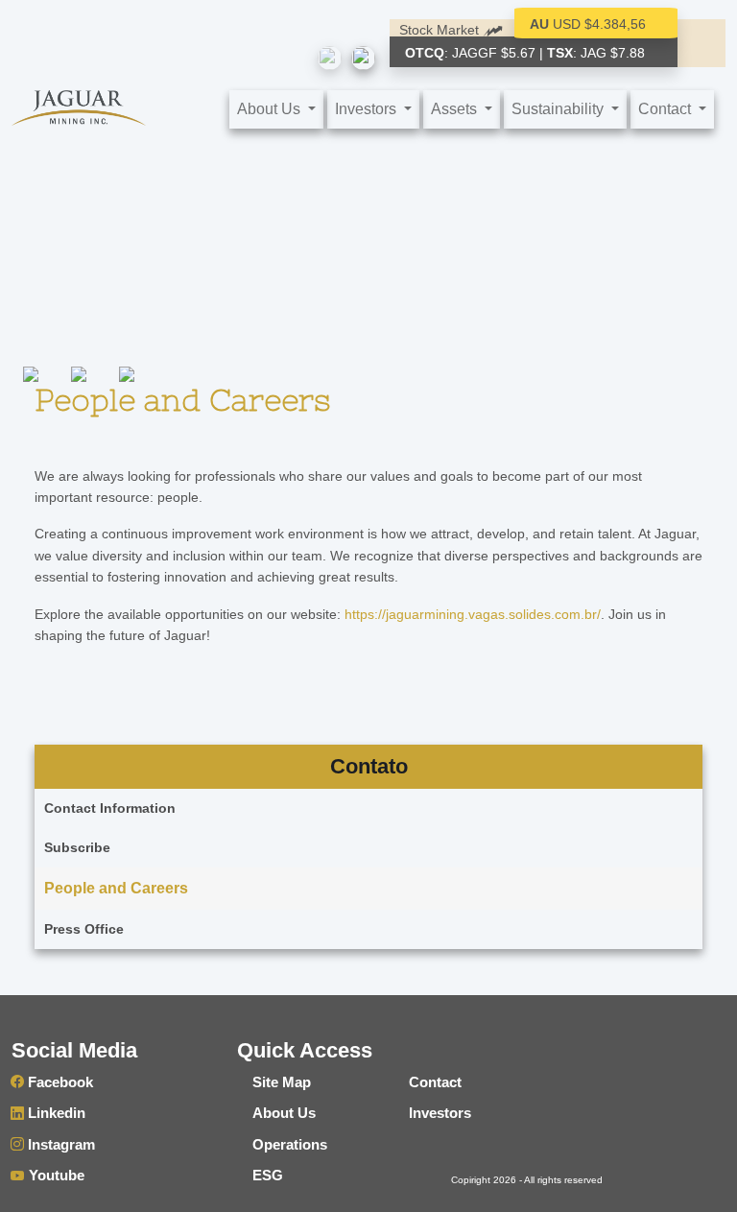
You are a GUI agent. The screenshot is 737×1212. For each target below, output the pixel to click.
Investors (440, 1113)
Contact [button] (666, 109)
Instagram (59, 1144)
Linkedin (54, 1113)
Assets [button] (456, 109)
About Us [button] (270, 109)
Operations (289, 1144)
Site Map (281, 1082)
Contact (435, 1082)
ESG (267, 1175)
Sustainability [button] (559, 109)
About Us (284, 1113)
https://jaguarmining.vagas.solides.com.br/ (473, 614)
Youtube (54, 1175)
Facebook (58, 1082)
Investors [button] (367, 109)
